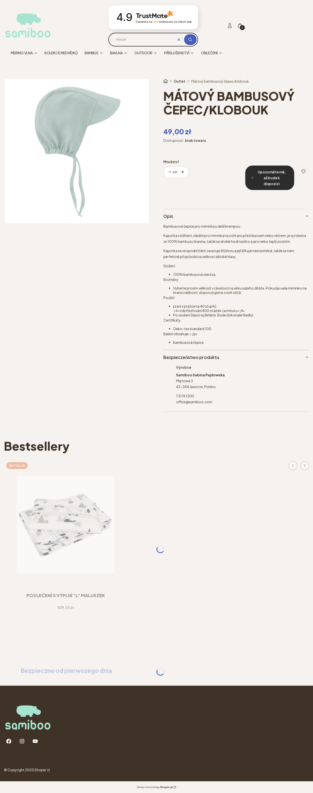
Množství (171, 161)
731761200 (185, 396)
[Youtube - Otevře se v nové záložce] (35, 741)
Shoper (40, 770)
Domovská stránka (165, 81)
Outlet (179, 81)
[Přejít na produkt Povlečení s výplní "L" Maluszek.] (65, 524)
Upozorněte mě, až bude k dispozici (272, 178)
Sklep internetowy (155, 787)
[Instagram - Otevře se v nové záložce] (22, 741)
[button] (190, 39)
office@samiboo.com (194, 402)
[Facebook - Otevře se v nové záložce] (9, 741)
